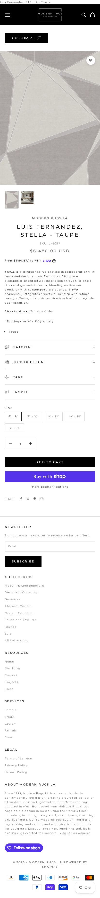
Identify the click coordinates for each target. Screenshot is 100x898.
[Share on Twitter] (28, 499)
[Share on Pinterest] (35, 499)
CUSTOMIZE (23, 38)
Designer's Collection (22, 592)
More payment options (50, 486)
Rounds (11, 626)
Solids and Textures (20, 620)
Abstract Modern (18, 606)
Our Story (12, 668)
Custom (11, 723)
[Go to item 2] (27, 197)
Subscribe (23, 561)
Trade (9, 717)
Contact (11, 675)
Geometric (13, 599)
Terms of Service (18, 758)
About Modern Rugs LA (30, 784)
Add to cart (50, 462)
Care (8, 737)
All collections (16, 640)
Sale (8, 633)
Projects (11, 682)
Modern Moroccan (19, 613)
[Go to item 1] (11, 199)
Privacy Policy (16, 765)
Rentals (11, 730)
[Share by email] (41, 499)
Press (9, 689)
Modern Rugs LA (50, 218)
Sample (11, 710)
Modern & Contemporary (24, 585)
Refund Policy (16, 772)
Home (9, 661)
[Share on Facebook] (21, 499)
